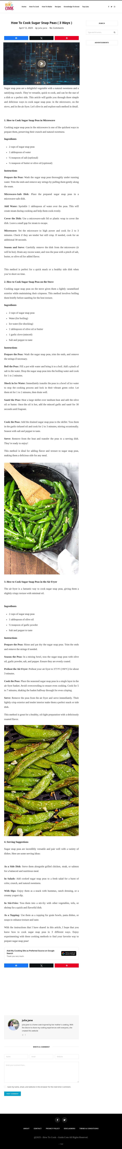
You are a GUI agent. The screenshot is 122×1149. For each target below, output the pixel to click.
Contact (38, 1128)
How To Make (47, 7)
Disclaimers (69, 1128)
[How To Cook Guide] (9, 6)
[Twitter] (64, 1120)
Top (61, 1144)
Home (24, 7)
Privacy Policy (53, 1128)
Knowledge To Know (71, 7)
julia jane (42, 28)
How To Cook (34, 7)
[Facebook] (57, 1120)
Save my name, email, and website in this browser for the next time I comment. (39, 1087)
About (26, 1128)
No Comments (57, 28)
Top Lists (85, 7)
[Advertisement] (102, 64)
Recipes (58, 7)
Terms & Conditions (89, 1128)
